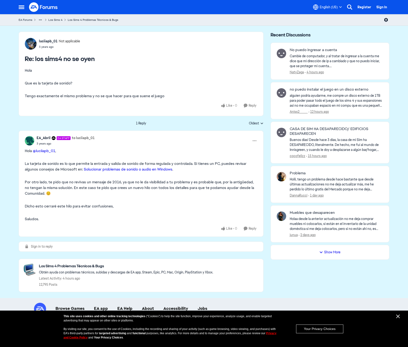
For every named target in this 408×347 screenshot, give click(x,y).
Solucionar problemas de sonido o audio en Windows (127, 169)
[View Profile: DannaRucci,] (281, 176)
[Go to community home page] (43, 7)
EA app (101, 308)
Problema (298, 173)
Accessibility (175, 308)
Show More (332, 252)
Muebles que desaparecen (312, 212)
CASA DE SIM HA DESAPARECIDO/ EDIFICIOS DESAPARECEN (329, 131)
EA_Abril (44, 138)
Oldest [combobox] (256, 123)
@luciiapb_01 (44, 150)
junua (294, 235)
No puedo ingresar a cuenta (313, 50)
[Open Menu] (386, 20)
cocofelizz (297, 156)
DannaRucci (298, 195)
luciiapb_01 (48, 41)
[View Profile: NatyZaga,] (281, 53)
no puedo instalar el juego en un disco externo (329, 89)
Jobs (202, 308)
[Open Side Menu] (21, 7)
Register (364, 7)
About (148, 308)
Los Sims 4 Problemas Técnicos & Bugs (93, 20)
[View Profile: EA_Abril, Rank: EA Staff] (29, 140)
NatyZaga (297, 72)
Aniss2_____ (299, 112)
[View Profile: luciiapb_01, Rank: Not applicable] (31, 44)
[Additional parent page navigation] (40, 20)
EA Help (124, 308)
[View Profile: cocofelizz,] (281, 132)
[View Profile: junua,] (281, 216)
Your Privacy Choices (320, 329)
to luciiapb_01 (83, 138)
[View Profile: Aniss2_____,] (281, 93)
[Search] (350, 7)
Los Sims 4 (55, 20)
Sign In (381, 7)
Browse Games (70, 308)
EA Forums (25, 20)
